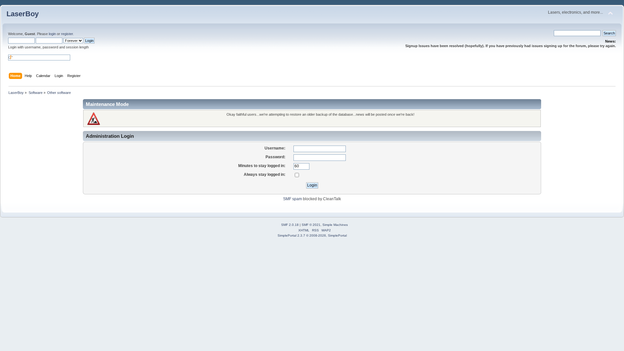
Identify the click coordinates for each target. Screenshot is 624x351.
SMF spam (292, 199)
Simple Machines (335, 225)
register (67, 34)
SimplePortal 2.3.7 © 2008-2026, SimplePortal (312, 235)
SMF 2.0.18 (290, 225)
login (52, 34)
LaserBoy (22, 14)
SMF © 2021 (311, 225)
